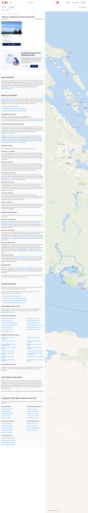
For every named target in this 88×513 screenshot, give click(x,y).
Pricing (67, 2)
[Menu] (83, 2)
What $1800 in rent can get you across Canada (14, 108)
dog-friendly (33, 223)
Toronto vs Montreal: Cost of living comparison (14, 302)
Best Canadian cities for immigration (11, 296)
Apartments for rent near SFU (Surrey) (35, 350)
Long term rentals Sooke (32, 423)
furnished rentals (29, 140)
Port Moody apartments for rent (34, 327)
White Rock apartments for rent (33, 329)
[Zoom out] (86, 509)
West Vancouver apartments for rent (35, 324)
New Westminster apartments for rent (9, 324)
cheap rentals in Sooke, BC (17, 256)
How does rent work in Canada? (10, 106)
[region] (66, 262)
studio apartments (12, 139)
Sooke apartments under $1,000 (8, 438)
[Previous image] (3, 28)
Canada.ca (4, 370)
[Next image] (20, 28)
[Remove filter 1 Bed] (4, 10)
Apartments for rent (30, 154)
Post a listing (75, 2)
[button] (10, 33)
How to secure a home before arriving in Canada (14, 110)
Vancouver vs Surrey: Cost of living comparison (14, 300)
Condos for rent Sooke (6, 411)
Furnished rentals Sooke (6, 423)
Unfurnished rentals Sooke (6, 425)
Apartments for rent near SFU (33, 337)
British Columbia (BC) (15, 80)
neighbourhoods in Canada (8, 133)
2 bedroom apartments (30, 137)
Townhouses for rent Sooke (7, 413)
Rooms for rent (9, 205)
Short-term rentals (33, 246)
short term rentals (21, 142)
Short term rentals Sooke (32, 425)
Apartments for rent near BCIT (7, 340)
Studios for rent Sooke (32, 409)
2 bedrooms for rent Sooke (32, 413)
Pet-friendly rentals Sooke (6, 427)
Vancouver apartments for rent (7, 318)
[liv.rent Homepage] (5, 2)
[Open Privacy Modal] (10, 2)
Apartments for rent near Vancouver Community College (9, 345)
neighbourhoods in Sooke (7, 312)
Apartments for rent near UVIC (7, 350)
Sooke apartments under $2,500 (8, 444)
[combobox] (28, 2)
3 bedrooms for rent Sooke (32, 415)
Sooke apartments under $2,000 (8, 442)
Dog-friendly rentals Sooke (7, 430)
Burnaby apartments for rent (33, 318)
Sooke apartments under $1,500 (8, 440)
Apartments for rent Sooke (7, 409)
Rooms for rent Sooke (5, 417)
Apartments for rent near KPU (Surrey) (35, 356)
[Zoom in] (86, 507)
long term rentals (10, 142)
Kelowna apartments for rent (7, 329)
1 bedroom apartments (18, 137)
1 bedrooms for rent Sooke (32, 411)
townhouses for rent (6, 178)
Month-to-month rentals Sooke (33, 427)
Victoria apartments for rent (7, 331)
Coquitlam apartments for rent (33, 322)
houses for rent (15, 164)
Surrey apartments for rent (7, 320)
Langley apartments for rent (7, 327)
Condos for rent (5, 194)
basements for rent (36, 184)
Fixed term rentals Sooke (32, 430)
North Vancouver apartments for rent (9, 322)
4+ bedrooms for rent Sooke (33, 417)
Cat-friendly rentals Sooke (6, 432)
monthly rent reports (38, 120)
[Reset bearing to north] (86, 511)
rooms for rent (23, 258)
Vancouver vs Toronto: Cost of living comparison (15, 298)
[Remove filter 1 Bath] (9, 10)
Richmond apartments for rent (33, 320)
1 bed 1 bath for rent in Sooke (21, 268)
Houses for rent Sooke (6, 415)
